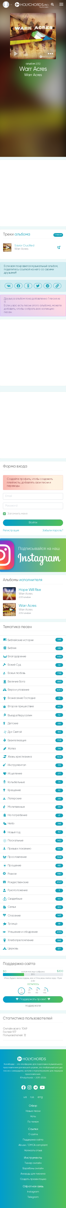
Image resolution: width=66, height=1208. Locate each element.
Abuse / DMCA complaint (33, 1145)
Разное (34, 873)
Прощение (34, 865)
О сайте (33, 1134)
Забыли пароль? (52, 530)
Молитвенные (34, 806)
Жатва (34, 748)
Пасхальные (34, 840)
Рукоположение (34, 890)
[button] (50, 53)
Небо (34, 823)
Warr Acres (33, 75)
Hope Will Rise (30, 590)
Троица (34, 923)
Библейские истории (34, 640)
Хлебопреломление (34, 940)
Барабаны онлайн (33, 1168)
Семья (34, 907)
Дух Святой (34, 732)
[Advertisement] (33, 120)
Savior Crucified (24, 245)
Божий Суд (34, 665)
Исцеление (34, 773)
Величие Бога (34, 681)
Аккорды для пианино (33, 1173)
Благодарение (35, 656)
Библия (34, 648)
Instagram (33, 1191)
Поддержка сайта (33, 1139)
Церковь (34, 948)
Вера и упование (35, 690)
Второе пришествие (34, 706)
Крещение (34, 790)
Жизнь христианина (34, 757)
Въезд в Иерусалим (34, 715)
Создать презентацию (33, 1179)
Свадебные (34, 898)
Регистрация (11, 530)
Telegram (32, 1197)
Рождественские (35, 882)
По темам (32, 1121)
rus (32, 1097)
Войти (33, 522)
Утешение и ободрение (35, 932)
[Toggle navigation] (61, 4)
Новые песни (33, 1111)
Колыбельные (34, 782)
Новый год (34, 832)
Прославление (34, 857)
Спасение (34, 915)
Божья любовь (34, 673)
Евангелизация (34, 740)
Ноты (33, 1116)
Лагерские (34, 798)
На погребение (34, 815)
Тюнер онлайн (33, 1163)
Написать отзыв (33, 1150)
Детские (34, 723)
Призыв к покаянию (34, 848)
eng (40, 1097)
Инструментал (34, 765)
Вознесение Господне (34, 698)
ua (25, 1097)
